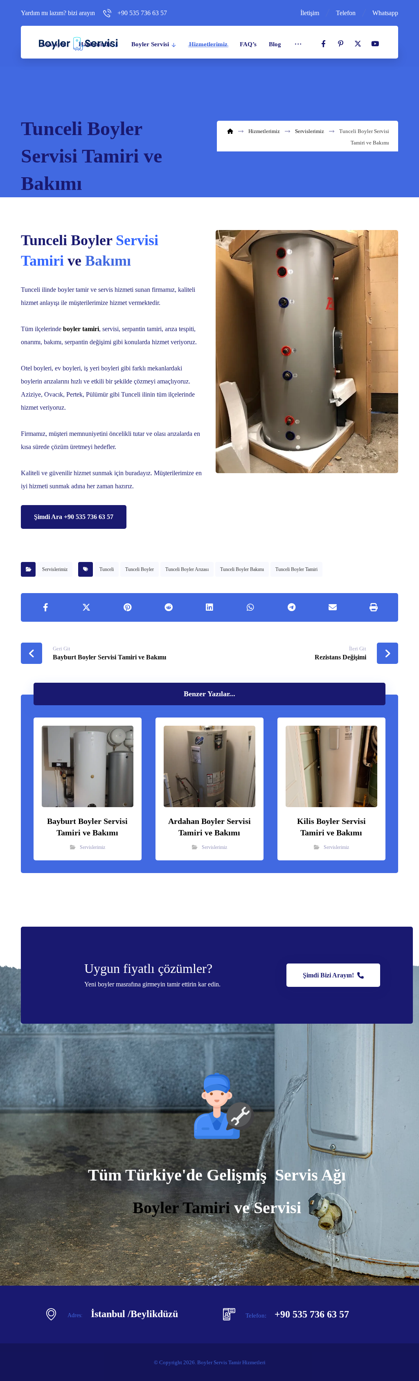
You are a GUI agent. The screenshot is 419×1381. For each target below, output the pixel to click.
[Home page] (230, 131)
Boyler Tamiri (181, 1207)
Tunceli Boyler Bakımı (242, 569)
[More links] (298, 44)
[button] (323, 44)
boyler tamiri (81, 328)
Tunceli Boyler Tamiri (296, 569)
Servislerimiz (55, 569)
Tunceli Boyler (139, 569)
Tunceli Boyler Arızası (187, 569)
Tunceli (106, 569)
